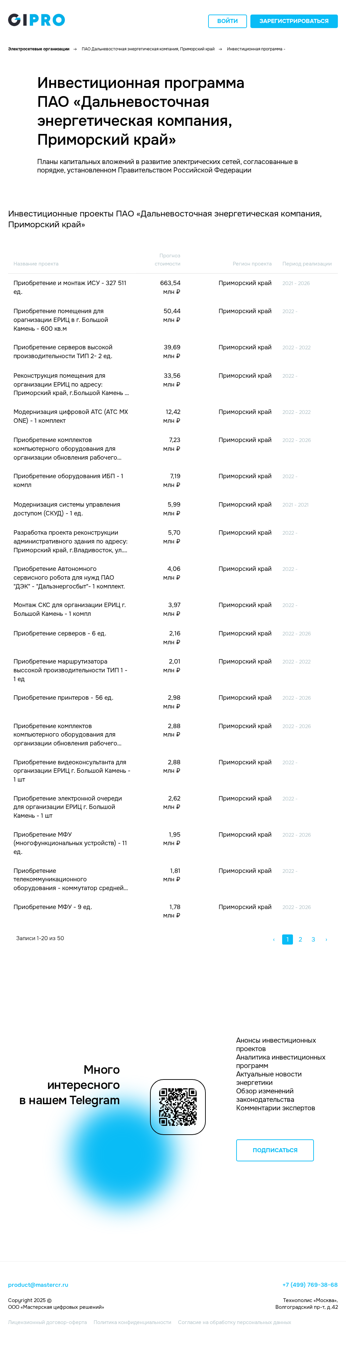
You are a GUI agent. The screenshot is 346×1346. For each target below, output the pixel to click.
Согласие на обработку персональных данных (234, 1322)
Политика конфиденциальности (132, 1322)
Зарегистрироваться (294, 21)
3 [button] (313, 939)
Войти (227, 21)
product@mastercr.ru (38, 1285)
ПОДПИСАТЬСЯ (275, 1150)
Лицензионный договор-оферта (47, 1322)
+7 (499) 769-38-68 (310, 1285)
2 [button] (300, 939)
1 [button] (288, 939)
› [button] (326, 939)
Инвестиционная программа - (256, 49)
